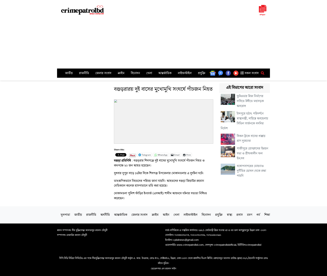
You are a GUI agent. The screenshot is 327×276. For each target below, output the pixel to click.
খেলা (149, 73)
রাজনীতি (84, 73)
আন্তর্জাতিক (165, 73)
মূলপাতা (65, 214)
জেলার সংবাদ (103, 73)
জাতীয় (69, 73)
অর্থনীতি (105, 214)
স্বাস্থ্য (229, 214)
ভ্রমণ (249, 214)
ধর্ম (258, 214)
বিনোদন (135, 73)
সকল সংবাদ (251, 73)
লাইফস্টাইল (185, 73)
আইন (166, 214)
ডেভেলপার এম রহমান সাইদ (163, 268)
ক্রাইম (121, 73)
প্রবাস (239, 214)
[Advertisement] (163, 43)
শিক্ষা (267, 214)
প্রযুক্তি (201, 73)
